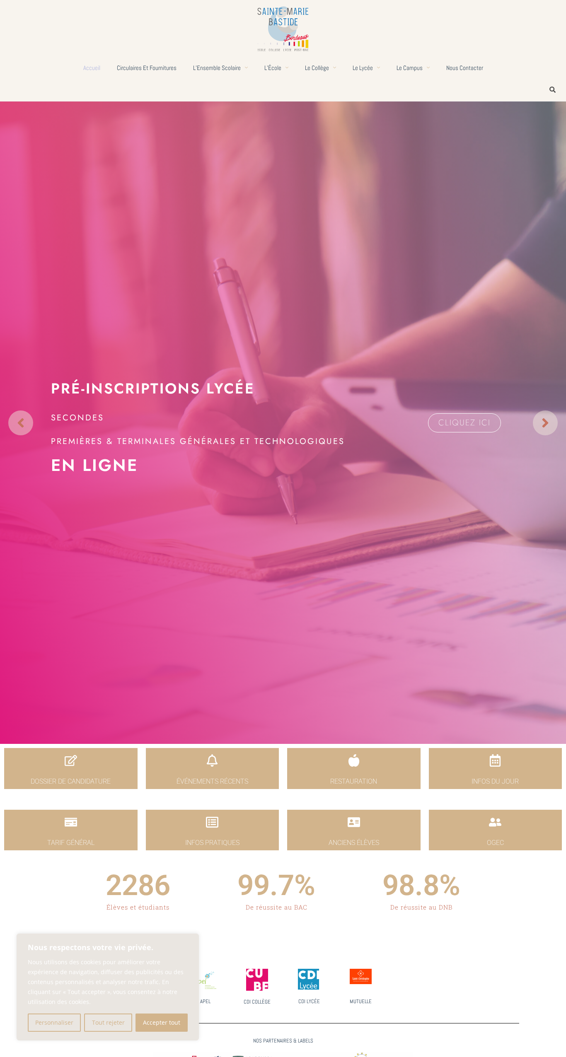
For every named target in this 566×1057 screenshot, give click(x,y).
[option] (283, 422)
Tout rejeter (108, 1022)
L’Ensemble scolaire (217, 68)
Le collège (317, 68)
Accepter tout (161, 1022)
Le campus (410, 68)
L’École (272, 68)
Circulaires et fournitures (147, 68)
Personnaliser (54, 1022)
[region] (108, 987)
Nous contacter (464, 68)
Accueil (91, 68)
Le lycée (363, 68)
